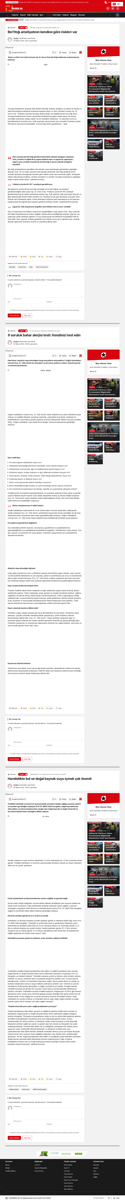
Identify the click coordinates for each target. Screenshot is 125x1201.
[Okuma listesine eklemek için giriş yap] (80, 52)
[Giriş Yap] (118, 8)
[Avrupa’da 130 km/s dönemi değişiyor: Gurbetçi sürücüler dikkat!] (95, 100)
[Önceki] (20, 20)
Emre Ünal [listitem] (22, 267)
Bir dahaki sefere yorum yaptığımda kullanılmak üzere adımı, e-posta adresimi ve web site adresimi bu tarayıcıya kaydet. (44, 310)
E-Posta (49, 302)
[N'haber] (14, 8)
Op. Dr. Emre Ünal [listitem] (42, 267)
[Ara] (108, 8)
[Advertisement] (45, 141)
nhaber (16, 38)
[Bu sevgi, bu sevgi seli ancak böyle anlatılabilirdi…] (95, 144)
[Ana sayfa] (7, 15)
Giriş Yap (27, 315)
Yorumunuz (18, 284)
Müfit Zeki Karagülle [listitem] (39, 1089)
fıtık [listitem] (31, 267)
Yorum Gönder (14, 315)
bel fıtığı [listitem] (12, 267)
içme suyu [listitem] (25, 1089)
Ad (9, 302)
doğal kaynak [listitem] (13, 1089)
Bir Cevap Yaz (15, 276)
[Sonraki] (22, 20)
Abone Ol (93, 68)
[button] (113, 8)
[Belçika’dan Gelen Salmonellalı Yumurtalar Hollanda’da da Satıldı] (95, 112)
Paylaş (118, 1198)
